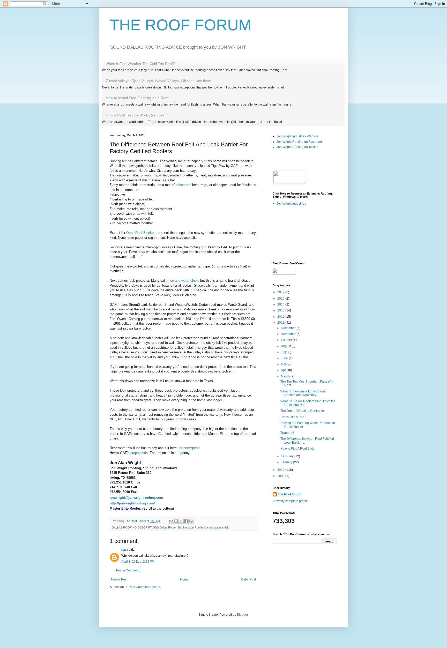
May (284, 364)
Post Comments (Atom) (145, 587)
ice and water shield (184, 280)
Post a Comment (127, 570)
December (288, 328)
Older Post (248, 579)
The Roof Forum (289, 494)
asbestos (182, 185)
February (287, 456)
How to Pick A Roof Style (297, 448)
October (287, 340)
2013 (281, 310)
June (285, 358)
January (287, 462)
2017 (281, 292)
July (284, 352)
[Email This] (171, 521)
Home (184, 579)
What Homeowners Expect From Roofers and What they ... (303, 393)
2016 (281, 298)
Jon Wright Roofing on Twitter (297, 147)
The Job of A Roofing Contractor (302, 411)
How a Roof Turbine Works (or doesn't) (138, 115)
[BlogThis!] (176, 521)
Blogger (242, 614)
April (284, 370)
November (288, 334)
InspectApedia (189, 448)
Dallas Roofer (168, 527)
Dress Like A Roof (292, 417)
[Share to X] (181, 521)
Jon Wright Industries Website (297, 136)
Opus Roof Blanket (141, 233)
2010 (281, 470)
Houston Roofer (193, 527)
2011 (281, 322)
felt (125, 161)
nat (123, 550)
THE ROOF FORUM (180, 25)
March (285, 376)
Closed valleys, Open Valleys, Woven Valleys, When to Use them (158, 81)
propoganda (139, 453)
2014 (281, 304)
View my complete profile (290, 501)
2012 (281, 316)
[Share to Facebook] (186, 521)
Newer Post (119, 579)
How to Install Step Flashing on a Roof (137, 98)
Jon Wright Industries (291, 203)
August (286, 346)
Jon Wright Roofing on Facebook (300, 142)
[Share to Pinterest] (190, 521)
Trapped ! (287, 433)
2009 (281, 476)
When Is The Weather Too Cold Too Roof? (140, 64)
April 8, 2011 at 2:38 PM (137, 561)
